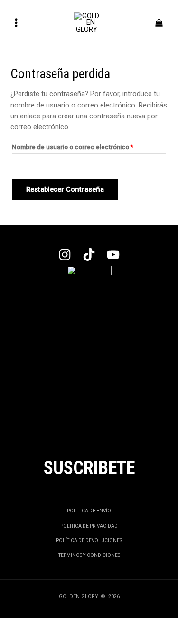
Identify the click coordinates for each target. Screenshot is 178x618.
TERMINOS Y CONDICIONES (89, 555)
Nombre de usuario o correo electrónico (88, 146)
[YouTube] (113, 254)
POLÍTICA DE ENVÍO (89, 510)
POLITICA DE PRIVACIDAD (89, 525)
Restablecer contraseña (65, 189)
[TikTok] (89, 254)
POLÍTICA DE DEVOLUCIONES (89, 540)
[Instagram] (64, 254)
